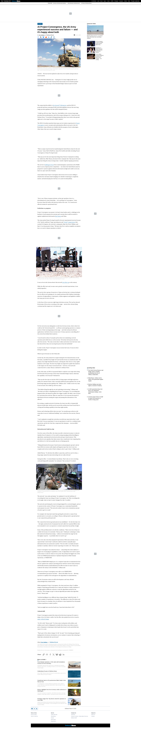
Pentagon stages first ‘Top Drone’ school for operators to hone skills (51, 699)
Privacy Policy (34, 714)
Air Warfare (94, 1)
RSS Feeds (53, 719)
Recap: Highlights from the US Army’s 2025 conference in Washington (51, 690)
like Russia (58, 216)
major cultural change (43, 619)
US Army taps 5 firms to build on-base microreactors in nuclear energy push (95, 398)
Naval (101, 1)
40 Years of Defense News (86, 3)
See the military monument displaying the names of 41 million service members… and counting (99, 57)
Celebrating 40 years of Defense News (47, 671)
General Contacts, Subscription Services (79, 716)
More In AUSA (41, 659)
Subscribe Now (54, 714)
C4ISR (112, 1)
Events (52, 717)
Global (125, 1)
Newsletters (53, 716)
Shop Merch (53, 721)
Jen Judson (41, 35)
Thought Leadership (135, 1)
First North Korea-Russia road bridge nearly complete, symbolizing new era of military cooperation (95, 372)
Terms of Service (34, 716)
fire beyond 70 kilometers (59, 105)
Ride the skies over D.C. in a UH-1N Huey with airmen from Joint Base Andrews (94, 37)
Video (129, 1)
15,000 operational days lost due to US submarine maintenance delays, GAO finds (95, 391)
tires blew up (65, 282)
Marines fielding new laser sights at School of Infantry (95, 385)
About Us (93, 714)
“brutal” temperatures (69, 222)
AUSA (40, 24)
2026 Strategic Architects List (74, 3)
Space (105, 1)
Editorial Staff (74, 717)
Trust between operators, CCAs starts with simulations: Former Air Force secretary (51, 662)
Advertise (73, 714)
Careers (93, 716)
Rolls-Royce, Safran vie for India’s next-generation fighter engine (95, 379)
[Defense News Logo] (16, 1)
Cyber (108, 1)
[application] (95, 30)
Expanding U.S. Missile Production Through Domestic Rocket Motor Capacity (99, 50)
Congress (121, 1)
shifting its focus (49, 164)
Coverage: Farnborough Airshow (59, 3)
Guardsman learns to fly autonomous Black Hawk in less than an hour (51, 681)
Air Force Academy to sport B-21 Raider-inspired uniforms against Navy (99, 43)
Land (98, 1)
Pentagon (116, 1)
